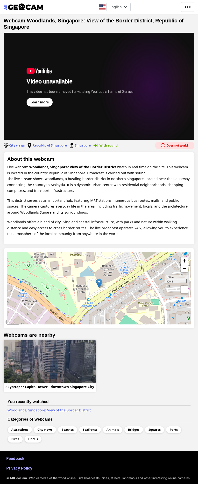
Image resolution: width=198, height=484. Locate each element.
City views (17, 145)
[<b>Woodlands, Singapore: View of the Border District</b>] (99, 283)
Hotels (33, 439)
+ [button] (184, 261)
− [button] (184, 268)
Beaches (68, 430)
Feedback (15, 458)
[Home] (23, 7)
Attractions (19, 430)
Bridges (133, 430)
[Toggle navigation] (187, 7)
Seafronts (12, 321)
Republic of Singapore (50, 145)
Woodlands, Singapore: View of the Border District (49, 410)
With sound (108, 145)
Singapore (83, 145)
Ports (174, 430)
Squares (154, 430)
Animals (112, 430)
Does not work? (177, 145)
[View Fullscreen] (184, 289)
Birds (15, 439)
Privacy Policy (19, 468)
